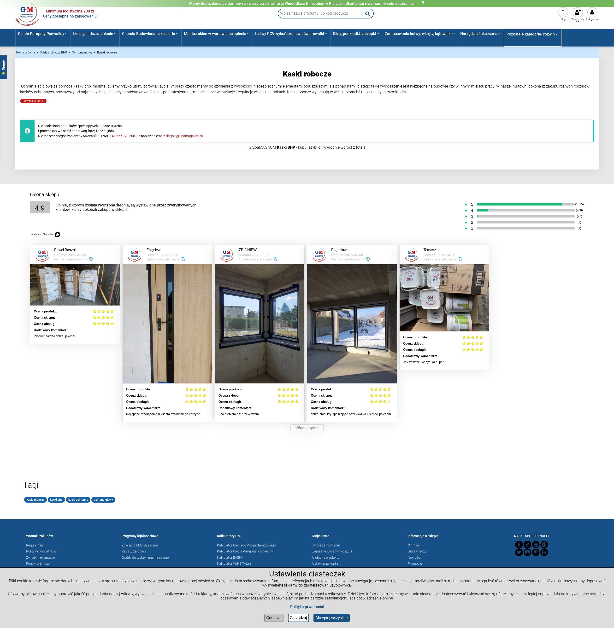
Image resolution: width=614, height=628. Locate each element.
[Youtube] (536, 544)
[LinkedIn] (544, 552)
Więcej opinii (307, 428)
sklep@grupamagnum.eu (184, 136)
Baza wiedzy (417, 551)
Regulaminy (35, 545)
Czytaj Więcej (33, 101)
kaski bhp (56, 499)
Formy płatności (38, 563)
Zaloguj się (592, 19)
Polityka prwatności (307, 607)
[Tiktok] (527, 544)
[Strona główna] (27, 13)
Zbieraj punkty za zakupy (140, 545)
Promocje (415, 563)
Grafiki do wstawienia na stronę (145, 557)
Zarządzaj (298, 618)
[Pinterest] (536, 552)
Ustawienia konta (325, 563)
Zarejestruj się (577, 20)
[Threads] (544, 544)
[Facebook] (519, 544)
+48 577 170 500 (122, 136)
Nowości (414, 557)
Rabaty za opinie (134, 551)
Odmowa (274, 618)
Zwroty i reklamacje (40, 557)
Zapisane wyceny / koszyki (332, 551)
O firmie (413, 545)
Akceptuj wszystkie (331, 618)
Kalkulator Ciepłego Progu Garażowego (246, 545)
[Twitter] (519, 552)
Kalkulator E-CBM (230, 557)
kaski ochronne (78, 499)
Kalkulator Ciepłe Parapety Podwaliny (245, 551)
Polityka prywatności (41, 551)
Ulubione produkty (325, 557)
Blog (563, 19)
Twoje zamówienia (326, 545)
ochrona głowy (103, 499)
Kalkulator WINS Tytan (234, 563)
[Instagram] (527, 552)
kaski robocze (35, 499)
